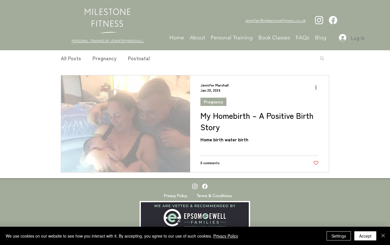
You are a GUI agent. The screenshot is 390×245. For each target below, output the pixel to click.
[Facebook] (333, 20)
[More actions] (317, 87)
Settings (338, 236)
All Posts (71, 58)
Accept (365, 236)
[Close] (383, 235)
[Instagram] (319, 20)
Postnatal (139, 58)
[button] (322, 59)
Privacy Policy (225, 236)
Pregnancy (104, 58)
